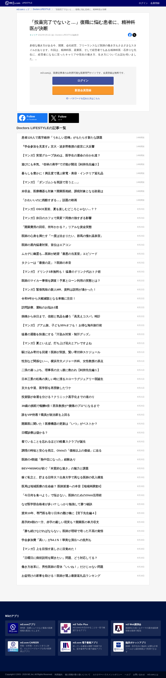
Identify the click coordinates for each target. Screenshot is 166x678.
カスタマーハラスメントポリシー (107, 674)
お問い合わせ (139, 674)
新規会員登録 (83, 90)
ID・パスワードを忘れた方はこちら (83, 98)
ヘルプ (127, 674)
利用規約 (58, 674)
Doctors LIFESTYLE (41, 9)
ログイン (143, 3)
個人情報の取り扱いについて (77, 674)
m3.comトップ (23, 9)
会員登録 (155, 3)
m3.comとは (152, 674)
